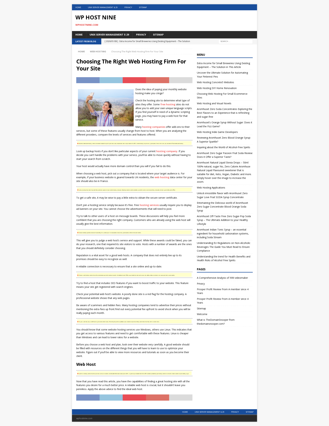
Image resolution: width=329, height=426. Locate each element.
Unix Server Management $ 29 (103, 7)
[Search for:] (235, 41)
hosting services (149, 205)
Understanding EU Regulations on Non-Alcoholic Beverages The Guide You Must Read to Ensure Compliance (223, 246)
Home (78, 7)
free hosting (167, 104)
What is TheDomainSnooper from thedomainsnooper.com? (216, 321)
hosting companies (153, 126)
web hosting (162, 177)
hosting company (166, 151)
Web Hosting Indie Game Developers (217, 132)
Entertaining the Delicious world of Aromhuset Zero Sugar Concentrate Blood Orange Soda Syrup (222, 206)
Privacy (128, 7)
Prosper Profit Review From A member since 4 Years (222, 291)
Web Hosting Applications (211, 187)
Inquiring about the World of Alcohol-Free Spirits (223, 147)
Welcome (202, 314)
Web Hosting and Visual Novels (214, 103)
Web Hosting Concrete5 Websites (215, 82)
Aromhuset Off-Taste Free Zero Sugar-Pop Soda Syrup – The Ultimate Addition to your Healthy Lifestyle (224, 220)
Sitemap (143, 7)
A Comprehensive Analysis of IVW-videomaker (222, 277)
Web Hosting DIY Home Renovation (217, 88)
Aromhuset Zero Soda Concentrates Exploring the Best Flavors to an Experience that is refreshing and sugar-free (224, 112)
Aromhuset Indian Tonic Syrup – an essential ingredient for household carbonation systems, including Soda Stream (223, 233)
